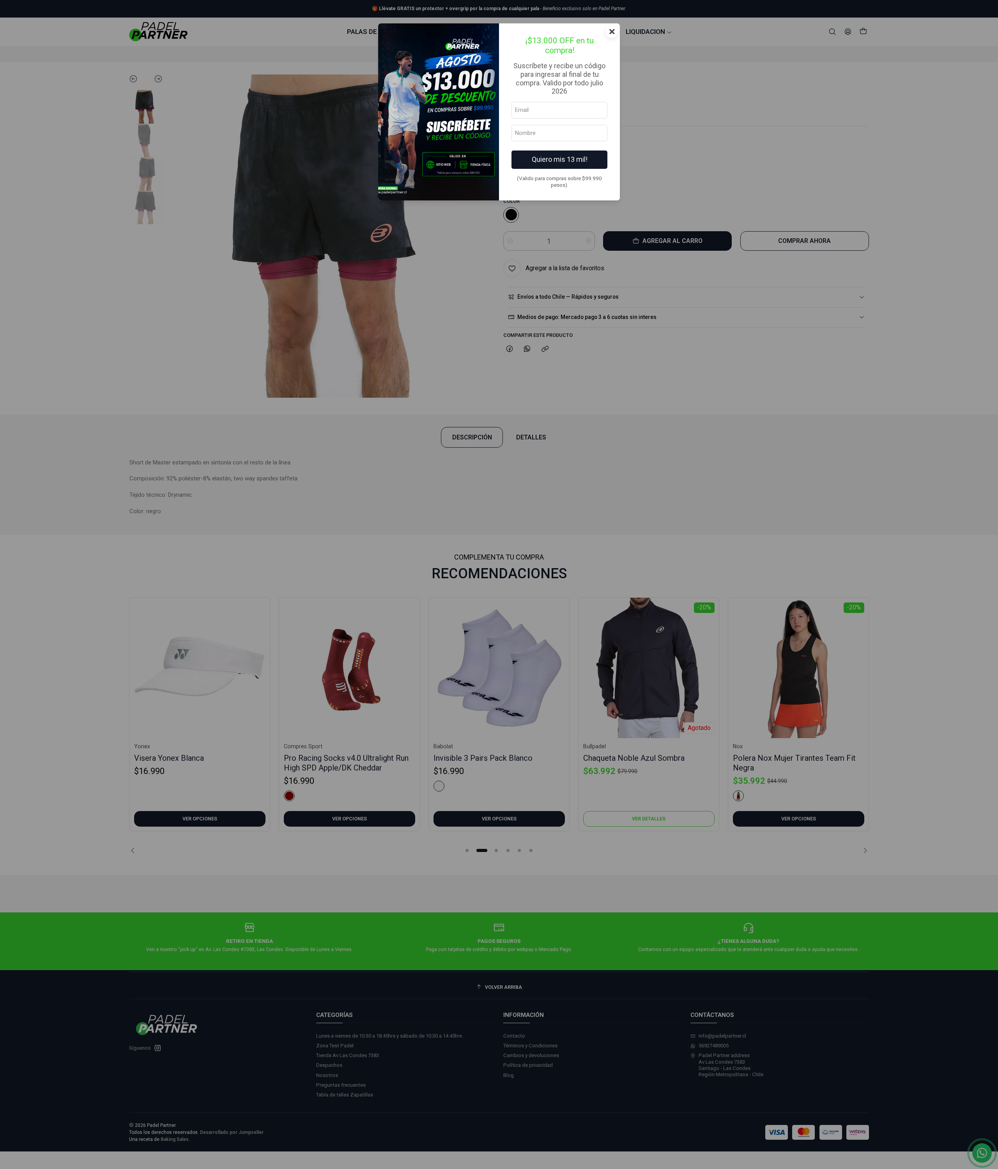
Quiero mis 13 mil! (559, 159)
